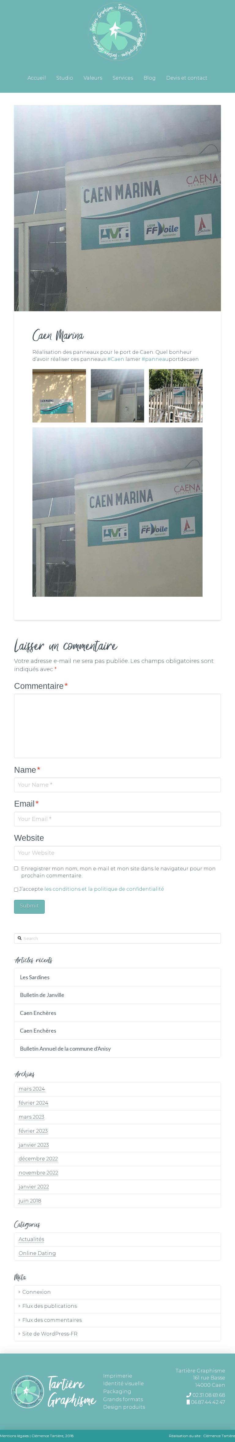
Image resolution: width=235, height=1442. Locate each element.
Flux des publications (49, 1306)
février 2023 (33, 1131)
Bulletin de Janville (42, 995)
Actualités (31, 1239)
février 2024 (33, 1103)
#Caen (115, 359)
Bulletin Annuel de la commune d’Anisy (65, 1048)
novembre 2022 (38, 1173)
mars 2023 (31, 1117)
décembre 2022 (38, 1159)
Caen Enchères (38, 1013)
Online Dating (37, 1253)
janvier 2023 (34, 1145)
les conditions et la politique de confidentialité (104, 889)
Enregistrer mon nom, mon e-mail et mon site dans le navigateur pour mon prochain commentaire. (118, 872)
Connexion (36, 1292)
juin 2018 (30, 1201)
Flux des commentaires (52, 1320)
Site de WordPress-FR (49, 1334)
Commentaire (41, 686)
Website (29, 838)
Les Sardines (35, 977)
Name (27, 770)
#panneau (155, 359)
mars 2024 (32, 1089)
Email (26, 803)
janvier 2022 (34, 1187)
